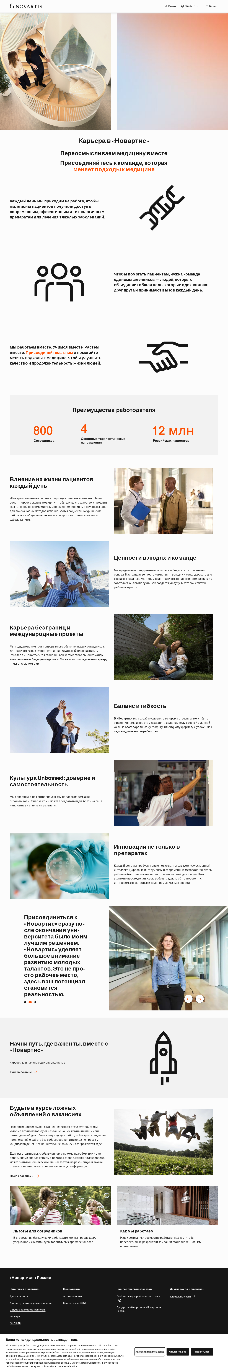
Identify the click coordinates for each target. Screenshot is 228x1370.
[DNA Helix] (163, 209)
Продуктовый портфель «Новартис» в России (139, 1309)
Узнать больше (21, 1072)
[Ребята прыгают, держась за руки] (163, 1142)
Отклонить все (177, 1352)
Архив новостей (72, 1296)
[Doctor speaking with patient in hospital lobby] (163, 501)
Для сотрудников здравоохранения (31, 1303)
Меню (212, 6)
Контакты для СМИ (74, 1303)
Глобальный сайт (180, 1296)
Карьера (15, 1316)
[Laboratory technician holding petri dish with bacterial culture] (59, 866)
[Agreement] (163, 355)
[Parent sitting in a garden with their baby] (163, 647)
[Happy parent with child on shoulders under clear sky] (59, 720)
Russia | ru (190, 6)
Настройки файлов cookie (150, 1352)
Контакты (15, 1323)
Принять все (202, 1352)
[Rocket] (163, 1058)
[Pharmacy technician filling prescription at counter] (163, 793)
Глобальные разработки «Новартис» (138, 1296)
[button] (188, 999)
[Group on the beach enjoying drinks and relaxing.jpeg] (59, 574)
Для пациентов (19, 1296)
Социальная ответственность (27, 1309)
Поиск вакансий (21, 1176)
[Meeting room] (59, 282)
